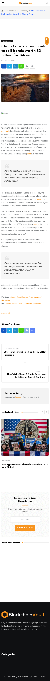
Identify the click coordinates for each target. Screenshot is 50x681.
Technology (6, 460)
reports (36, 224)
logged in (19, 397)
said (29, 154)
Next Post (39, 371)
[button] (42, 412)
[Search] (47, 3)
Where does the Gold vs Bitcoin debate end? (24, 303)
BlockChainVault (38, 676)
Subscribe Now (25, 528)
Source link (5, 313)
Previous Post (13, 349)
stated (39, 199)
